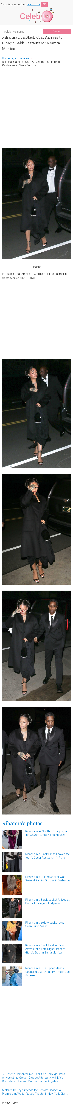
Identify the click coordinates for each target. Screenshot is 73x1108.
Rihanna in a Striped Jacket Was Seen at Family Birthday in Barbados (47, 878)
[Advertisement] (36, 107)
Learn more (33, 4)
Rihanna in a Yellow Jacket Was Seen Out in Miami (44, 924)
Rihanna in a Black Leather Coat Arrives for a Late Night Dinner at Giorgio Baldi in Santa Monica (45, 949)
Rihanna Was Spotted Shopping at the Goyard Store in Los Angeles (46, 833)
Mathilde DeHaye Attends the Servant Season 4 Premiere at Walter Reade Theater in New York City (35, 1091)
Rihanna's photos (22, 823)
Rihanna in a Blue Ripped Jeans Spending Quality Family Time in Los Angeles (47, 971)
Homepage (9, 58)
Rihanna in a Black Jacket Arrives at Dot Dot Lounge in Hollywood (47, 901)
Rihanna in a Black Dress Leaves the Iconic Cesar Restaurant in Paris (47, 855)
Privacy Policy (10, 1102)
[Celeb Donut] (36, 9)
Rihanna (24, 58)
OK (44, 4)
